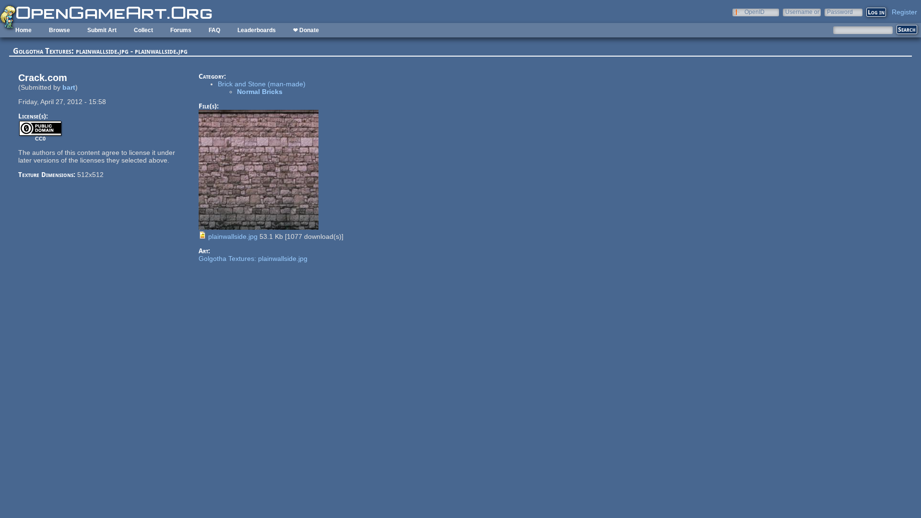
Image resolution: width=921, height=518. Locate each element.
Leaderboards (256, 30)
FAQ (214, 30)
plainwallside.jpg (233, 236)
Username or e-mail (802, 12)
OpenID (754, 12)
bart (68, 87)
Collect (143, 30)
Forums (180, 30)
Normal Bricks (260, 91)
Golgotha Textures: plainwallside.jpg (253, 258)
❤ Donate (306, 30)
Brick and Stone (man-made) (262, 84)
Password (840, 12)
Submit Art (102, 30)
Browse (59, 30)
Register (904, 12)
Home (23, 30)
